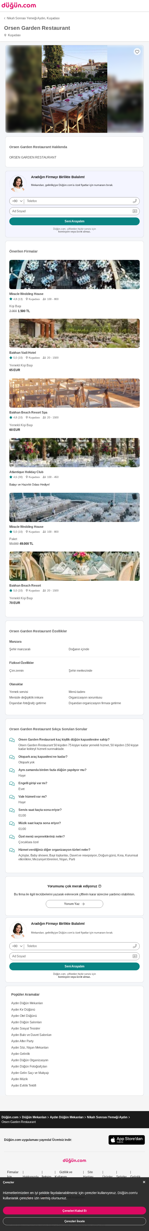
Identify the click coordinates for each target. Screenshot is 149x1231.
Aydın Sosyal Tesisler (25, 1028)
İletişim (46, 1176)
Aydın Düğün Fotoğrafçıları (29, 1066)
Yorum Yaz (71, 903)
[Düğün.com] (18, 5)
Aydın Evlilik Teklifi (23, 1085)
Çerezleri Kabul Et (74, 1210)
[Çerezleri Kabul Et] (144, 1182)
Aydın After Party (22, 1041)
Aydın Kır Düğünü (23, 1009)
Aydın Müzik (19, 1079)
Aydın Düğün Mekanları (27, 1003)
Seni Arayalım (74, 221)
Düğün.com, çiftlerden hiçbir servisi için (74, 230)
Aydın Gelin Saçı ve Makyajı (30, 1072)
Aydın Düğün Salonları (26, 1022)
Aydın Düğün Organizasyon (29, 1060)
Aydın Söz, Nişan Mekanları (30, 1047)
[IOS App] (126, 1140)
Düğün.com (10, 1117)
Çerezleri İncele (74, 1221)
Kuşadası (53, 18)
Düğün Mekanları (34, 1117)
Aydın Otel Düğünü (24, 1015)
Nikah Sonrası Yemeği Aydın (107, 1117)
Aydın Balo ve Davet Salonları (31, 1035)
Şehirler (121, 1176)
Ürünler (107, 1176)
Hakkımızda (31, 1176)
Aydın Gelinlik (20, 1053)
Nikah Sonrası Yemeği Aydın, (26, 18)
